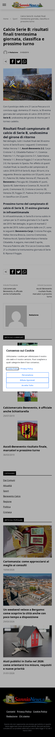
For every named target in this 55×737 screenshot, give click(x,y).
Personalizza (27, 375)
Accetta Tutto (27, 385)
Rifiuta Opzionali (27, 380)
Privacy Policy (27, 368)
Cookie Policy (12, 368)
